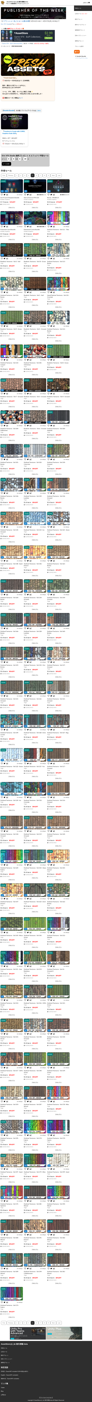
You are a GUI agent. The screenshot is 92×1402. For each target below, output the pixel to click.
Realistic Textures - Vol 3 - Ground (35, 396)
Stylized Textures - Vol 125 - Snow (58, 530)
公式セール (4, 1351)
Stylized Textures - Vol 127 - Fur (34, 766)
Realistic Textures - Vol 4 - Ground (58, 396)
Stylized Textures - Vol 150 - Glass (35, 868)
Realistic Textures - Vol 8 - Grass (57, 363)
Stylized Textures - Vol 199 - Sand (58, 1172)
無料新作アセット (80, 30)
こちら (38, 110)
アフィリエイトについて (46, 1397)
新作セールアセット (80, 24)
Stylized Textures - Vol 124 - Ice (10, 800)
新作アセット (78, 19)
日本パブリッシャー (80, 35)
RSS (77, 51)
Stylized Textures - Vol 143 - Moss (11, 935)
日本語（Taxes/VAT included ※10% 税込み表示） (15, 1371)
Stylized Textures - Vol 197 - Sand (11, 1172)
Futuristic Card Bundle (7, 229)
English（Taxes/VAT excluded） (10, 1375)
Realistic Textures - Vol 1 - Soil (34, 295)
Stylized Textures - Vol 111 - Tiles (58, 229)
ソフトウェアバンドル (81, 58)
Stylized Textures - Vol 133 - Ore (34, 665)
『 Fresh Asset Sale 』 (10, 78)
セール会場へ (6, 164)
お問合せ (3, 1394)
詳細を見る (12, 207)
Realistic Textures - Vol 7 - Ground (11, 396)
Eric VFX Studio (5, 24)
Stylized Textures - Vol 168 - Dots (35, 732)
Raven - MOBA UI (53, 197)
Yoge (48, 231)
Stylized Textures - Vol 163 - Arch (35, 901)
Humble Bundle (9, 110)
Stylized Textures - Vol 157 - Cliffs (11, 1070)
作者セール (78, 8)
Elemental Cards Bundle (32, 229)
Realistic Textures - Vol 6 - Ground (35, 428)
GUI (6, 191)
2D (2, 191)
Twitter (3, 1387)
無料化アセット (79, 41)
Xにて (21, 98)
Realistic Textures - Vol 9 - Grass (11, 329)
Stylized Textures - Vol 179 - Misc (35, 1172)
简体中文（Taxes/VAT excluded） (10, 1378)
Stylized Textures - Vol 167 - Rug (57, 732)
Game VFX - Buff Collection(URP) (12, 43)
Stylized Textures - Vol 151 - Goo (11, 969)
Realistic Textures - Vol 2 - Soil (10, 261)
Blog (2, 1391)
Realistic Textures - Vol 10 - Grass (35, 261)
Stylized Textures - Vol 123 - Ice (34, 530)
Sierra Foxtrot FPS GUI (31, 197)
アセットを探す (79, 46)
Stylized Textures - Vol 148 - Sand (11, 564)
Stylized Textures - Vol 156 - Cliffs (35, 1003)
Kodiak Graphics (5, 199)
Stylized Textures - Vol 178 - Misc (58, 1104)
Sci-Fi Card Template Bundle (9, 197)
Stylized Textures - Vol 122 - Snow (11, 766)
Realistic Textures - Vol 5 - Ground (35, 329)
